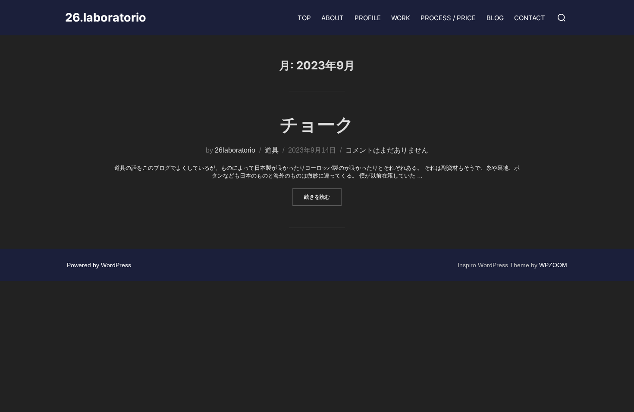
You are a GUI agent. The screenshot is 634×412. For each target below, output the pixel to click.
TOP (304, 18)
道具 (272, 150)
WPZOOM (553, 265)
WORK (400, 18)
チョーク (317, 124)
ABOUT (332, 18)
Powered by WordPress (99, 265)
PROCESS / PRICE (448, 18)
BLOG (495, 18)
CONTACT (529, 18)
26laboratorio (235, 150)
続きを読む (323, 196)
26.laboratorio (105, 18)
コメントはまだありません (386, 150)
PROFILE (368, 18)
